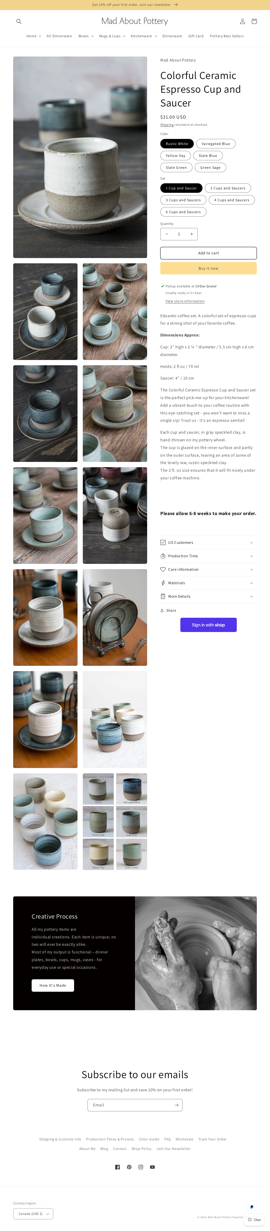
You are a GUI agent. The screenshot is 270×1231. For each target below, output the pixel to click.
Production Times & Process (110, 1139)
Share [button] (171, 610)
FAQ (167, 1139)
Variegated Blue (216, 143)
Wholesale (184, 1139)
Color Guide (149, 1139)
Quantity (166, 223)
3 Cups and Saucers (183, 200)
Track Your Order (212, 1139)
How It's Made (53, 985)
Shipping (167, 125)
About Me (87, 1148)
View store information (185, 301)
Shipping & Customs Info (60, 1139)
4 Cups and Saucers (231, 200)
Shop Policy (142, 1148)
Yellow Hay (175, 155)
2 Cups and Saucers (227, 188)
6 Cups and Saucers (183, 211)
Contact (120, 1148)
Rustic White (177, 143)
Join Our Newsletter (173, 1148)
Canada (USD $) (31, 1213)
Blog (104, 1148)
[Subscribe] (176, 1105)
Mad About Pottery (220, 1217)
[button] (19, 21)
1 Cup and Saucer (181, 188)
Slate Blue (208, 155)
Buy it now (209, 268)
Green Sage (210, 167)
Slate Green (176, 167)
